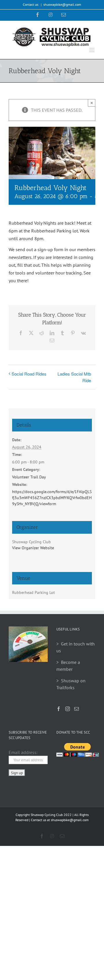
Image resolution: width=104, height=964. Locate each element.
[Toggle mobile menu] (92, 50)
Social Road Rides (29, 374)
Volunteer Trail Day (29, 477)
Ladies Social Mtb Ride (74, 377)
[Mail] (76, 709)
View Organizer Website (33, 547)
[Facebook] (58, 709)
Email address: (23, 752)
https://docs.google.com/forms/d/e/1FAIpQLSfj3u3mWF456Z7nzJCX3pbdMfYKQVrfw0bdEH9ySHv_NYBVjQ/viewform (52, 497)
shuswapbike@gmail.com (62, 4)
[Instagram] (67, 709)
